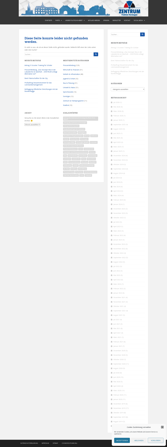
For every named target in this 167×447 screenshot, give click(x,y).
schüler (75, 165)
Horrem (92, 152)
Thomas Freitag (69, 172)
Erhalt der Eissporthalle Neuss (73, 146)
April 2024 (117, 191)
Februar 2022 (118, 288)
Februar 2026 (118, 116)
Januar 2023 (117, 240)
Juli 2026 (116, 102)
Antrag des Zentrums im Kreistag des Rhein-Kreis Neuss (79, 118)
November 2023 (119, 213)
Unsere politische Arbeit (74, 20)
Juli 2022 (116, 266)
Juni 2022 (116, 271)
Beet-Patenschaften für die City (36, 78)
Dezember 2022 (119, 244)
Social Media (138, 20)
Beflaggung (82, 132)
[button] (162, 427)
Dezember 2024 (119, 155)
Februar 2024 (118, 200)
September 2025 (119, 124)
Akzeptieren (122, 440)
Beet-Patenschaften (70, 132)
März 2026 (117, 111)
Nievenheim (91, 159)
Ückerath (88, 175)
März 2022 (117, 284)
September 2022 (119, 257)
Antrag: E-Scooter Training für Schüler (38, 65)
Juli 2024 (116, 178)
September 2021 (119, 311)
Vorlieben (155, 440)
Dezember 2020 (119, 350)
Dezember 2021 (119, 297)
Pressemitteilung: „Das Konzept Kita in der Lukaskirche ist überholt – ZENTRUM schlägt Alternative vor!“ (41, 72)
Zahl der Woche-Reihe (71, 175)
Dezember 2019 (119, 404)
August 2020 (118, 368)
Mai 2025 (116, 138)
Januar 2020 (117, 399)
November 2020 (119, 355)
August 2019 (118, 421)
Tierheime (79, 172)
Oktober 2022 (118, 253)
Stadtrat (66, 105)
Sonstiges (66, 96)
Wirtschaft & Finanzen (71, 70)
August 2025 (118, 129)
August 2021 (118, 315)
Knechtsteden (72, 156)
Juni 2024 (116, 182)
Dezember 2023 (119, 209)
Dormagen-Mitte (69, 142)
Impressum (45, 443)
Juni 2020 (116, 377)
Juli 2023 (116, 222)
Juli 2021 (116, 319)
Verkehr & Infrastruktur (71, 74)
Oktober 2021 (118, 306)
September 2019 (119, 417)
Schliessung (67, 165)
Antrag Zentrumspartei (71, 126)
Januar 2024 (117, 204)
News (83, 159)
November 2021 (119, 302)
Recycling (85, 162)
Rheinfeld (93, 162)
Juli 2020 (116, 373)
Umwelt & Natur (69, 87)
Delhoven (94, 136)
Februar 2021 (118, 342)
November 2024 (119, 160)
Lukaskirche (76, 159)
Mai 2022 (116, 275)
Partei (57, 20)
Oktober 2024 (118, 164)
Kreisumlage (93, 156)
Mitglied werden (94, 20)
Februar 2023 (118, 235)
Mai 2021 (116, 328)
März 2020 (117, 390)
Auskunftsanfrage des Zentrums (74, 129)
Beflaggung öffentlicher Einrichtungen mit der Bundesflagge (41, 90)
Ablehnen (138, 440)
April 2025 (117, 142)
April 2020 (117, 386)
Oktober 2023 (118, 218)
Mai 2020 (116, 382)
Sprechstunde (68, 92)
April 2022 (117, 280)
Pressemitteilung (69, 65)
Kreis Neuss (83, 156)
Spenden (106, 20)
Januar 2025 (117, 151)
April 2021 (117, 333)
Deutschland (75, 139)
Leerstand (67, 159)
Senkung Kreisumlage (87, 165)
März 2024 (117, 195)
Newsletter (117, 20)
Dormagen (84, 139)
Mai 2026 (116, 107)
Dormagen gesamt (82, 142)
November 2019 (119, 408)
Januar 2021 (117, 346)
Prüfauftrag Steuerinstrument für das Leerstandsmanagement (38, 84)
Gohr (80, 149)
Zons (81, 175)
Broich (87, 136)
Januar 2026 (117, 120)
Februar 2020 (118, 395)
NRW (65, 162)
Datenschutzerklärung (29, 443)
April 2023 (117, 226)
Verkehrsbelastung (90, 172)
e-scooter (94, 142)
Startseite (48, 20)
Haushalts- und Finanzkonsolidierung (76, 152)
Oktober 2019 (118, 413)
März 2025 (117, 147)
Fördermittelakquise (70, 149)
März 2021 (117, 337)
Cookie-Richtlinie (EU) (69, 443)
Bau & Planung (68, 83)
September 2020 (119, 364)
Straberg (74, 169)
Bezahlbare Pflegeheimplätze (73, 136)
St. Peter (66, 169)
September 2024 (119, 169)
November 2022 (119, 249)
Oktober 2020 (118, 359)
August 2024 (118, 173)
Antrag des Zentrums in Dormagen (75, 123)
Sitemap (55, 443)
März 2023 (117, 231)
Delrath (66, 139)
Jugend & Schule (69, 79)
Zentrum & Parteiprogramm (73, 101)
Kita (65, 156)
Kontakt (127, 20)
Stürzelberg (82, 169)
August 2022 (118, 262)
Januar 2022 (117, 293)
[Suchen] (96, 54)
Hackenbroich (88, 149)
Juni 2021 (116, 324)
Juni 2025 (116, 133)
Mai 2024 (116, 186)
